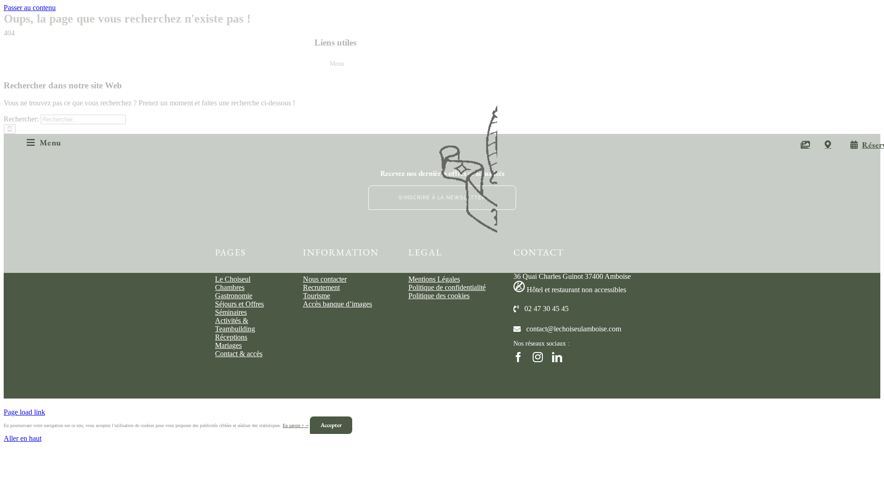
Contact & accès (238, 354)
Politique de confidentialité (447, 287)
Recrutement (321, 287)
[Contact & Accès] (828, 142)
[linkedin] (557, 357)
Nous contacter (325, 279)
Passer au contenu (30, 8)
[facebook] (518, 357)
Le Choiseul (232, 279)
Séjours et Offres (239, 304)
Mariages (228, 345)
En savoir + (294, 425)
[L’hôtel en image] (805, 142)
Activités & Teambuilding (235, 325)
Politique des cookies (439, 296)
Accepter (331, 425)
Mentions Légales (434, 279)
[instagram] (538, 357)
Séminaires (231, 312)
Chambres (229, 287)
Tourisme (316, 296)
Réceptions (231, 337)
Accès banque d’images (337, 304)
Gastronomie (233, 296)
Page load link (24, 412)
